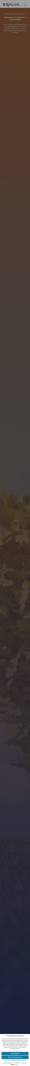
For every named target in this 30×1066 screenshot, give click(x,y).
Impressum (17, 1062)
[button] (15, 1057)
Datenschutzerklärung (8, 1062)
